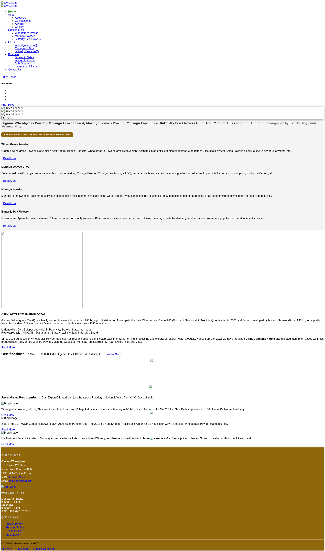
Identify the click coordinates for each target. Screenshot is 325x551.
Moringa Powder (25, 36)
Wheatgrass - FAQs (26, 45)
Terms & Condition (43, 548)
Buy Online (9, 77)
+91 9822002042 (17, 476)
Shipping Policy (14, 527)
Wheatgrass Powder (27, 33)
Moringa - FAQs (24, 48)
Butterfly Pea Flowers (28, 39)
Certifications (23, 20)
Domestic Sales (24, 57)
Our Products (16, 29)
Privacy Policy (14, 524)
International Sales (26, 66)
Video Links (12, 534)
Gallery (19, 26)
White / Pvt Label (25, 60)
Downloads (22, 548)
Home (12, 11)
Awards (19, 23)
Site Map (7, 548)
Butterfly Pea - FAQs (27, 51)
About (11, 14)
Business (13, 54)
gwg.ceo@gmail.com (20, 480)
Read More (9, 158)
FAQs (11, 42)
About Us (20, 17)
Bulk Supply (22, 63)
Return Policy (13, 531)
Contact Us (14, 69)
